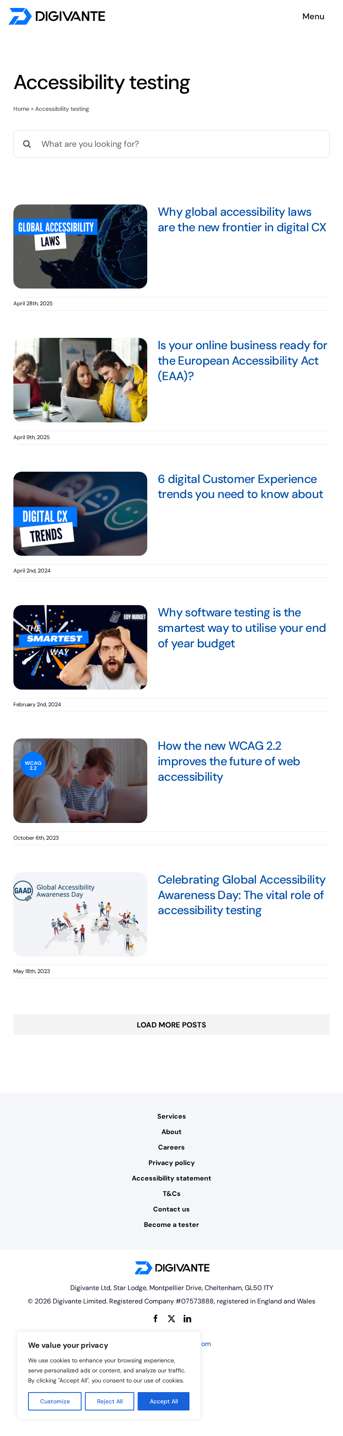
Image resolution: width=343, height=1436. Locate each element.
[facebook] (155, 1318)
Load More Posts (171, 1025)
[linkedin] (187, 1318)
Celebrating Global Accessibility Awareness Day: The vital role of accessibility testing (241, 895)
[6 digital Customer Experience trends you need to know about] (80, 514)
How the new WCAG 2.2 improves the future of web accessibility (229, 761)
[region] (109, 1375)
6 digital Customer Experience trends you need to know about (240, 486)
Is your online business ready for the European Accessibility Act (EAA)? (243, 360)
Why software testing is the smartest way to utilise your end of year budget (242, 628)
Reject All (110, 1401)
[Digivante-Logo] (56, 12)
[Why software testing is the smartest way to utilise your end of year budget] (80, 647)
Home (21, 108)
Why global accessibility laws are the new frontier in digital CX (242, 219)
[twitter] (171, 1318)
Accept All (164, 1401)
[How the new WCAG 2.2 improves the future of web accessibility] (80, 780)
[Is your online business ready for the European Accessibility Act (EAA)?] (80, 380)
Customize (55, 1401)
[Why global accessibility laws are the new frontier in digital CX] (80, 246)
